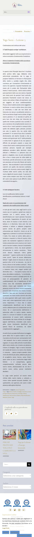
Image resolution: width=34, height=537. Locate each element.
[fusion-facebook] (10, 509)
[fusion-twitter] (15, 509)
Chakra (15, 391)
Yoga (4, 391)
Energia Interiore (7, 393)
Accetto (5, 532)
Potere (18, 395)
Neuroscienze (13, 395)
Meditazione (6, 395)
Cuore (29, 391)
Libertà (24, 393)
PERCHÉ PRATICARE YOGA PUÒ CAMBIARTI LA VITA (6, 448)
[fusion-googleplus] (24, 509)
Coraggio (19, 391)
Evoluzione (14, 393)
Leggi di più (5, 528)
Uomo (9, 397)
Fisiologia (20, 393)
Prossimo (27, 31)
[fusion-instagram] (19, 509)
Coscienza (24, 391)
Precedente (18, 31)
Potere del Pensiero (25, 395)
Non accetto (14, 532)
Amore (11, 391)
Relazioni (5, 397)
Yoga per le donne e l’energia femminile (21, 445)
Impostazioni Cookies (24, 535)
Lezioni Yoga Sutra (20, 389)
